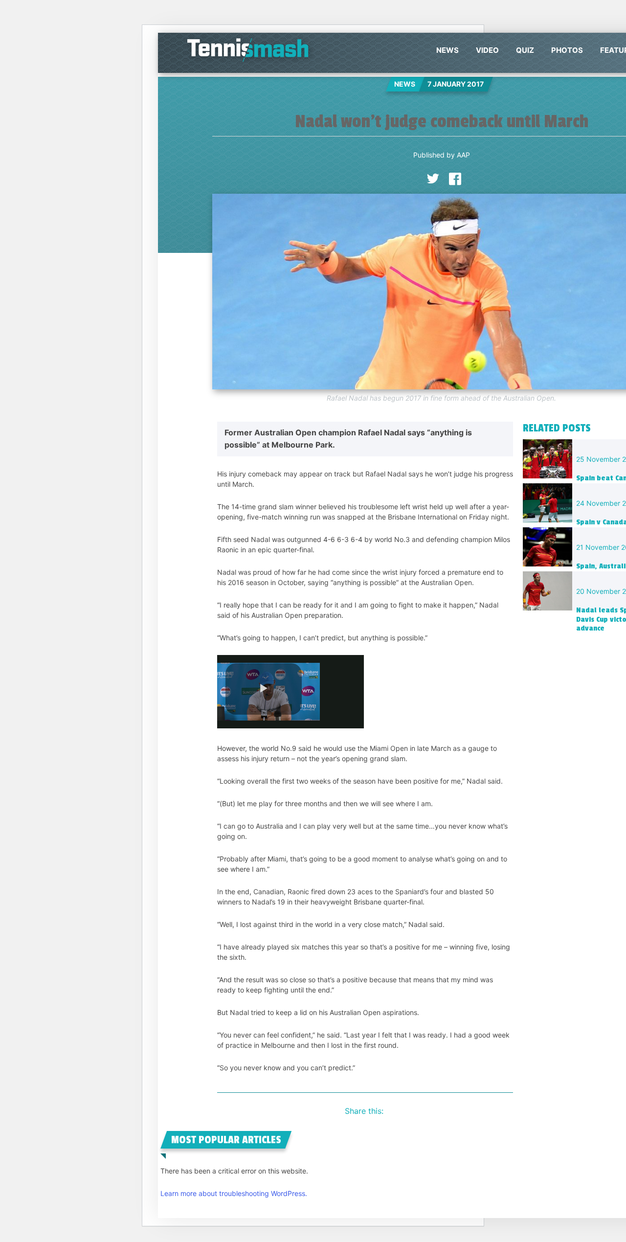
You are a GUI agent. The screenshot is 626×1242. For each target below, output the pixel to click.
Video (487, 50)
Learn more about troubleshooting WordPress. (233, 1193)
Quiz (525, 50)
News (447, 50)
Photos (567, 50)
